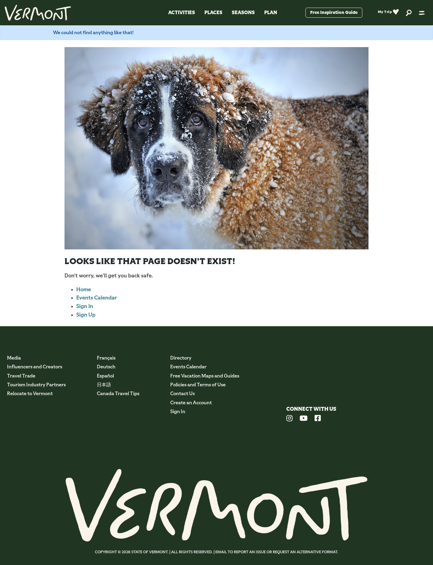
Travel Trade (21, 376)
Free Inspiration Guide (334, 12)
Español (105, 376)
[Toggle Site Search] (409, 12)
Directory (180, 358)
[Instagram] (289, 419)
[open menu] (421, 12)
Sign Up (85, 315)
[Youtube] (304, 419)
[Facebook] (318, 419)
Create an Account (191, 402)
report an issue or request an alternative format (285, 552)
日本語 (104, 384)
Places (213, 12)
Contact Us (182, 393)
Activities (181, 12)
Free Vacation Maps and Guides (204, 376)
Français (106, 358)
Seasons (243, 12)
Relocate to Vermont (30, 393)
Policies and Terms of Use (198, 384)
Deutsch (106, 367)
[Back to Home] (38, 13)
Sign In (84, 306)
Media (14, 358)
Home (83, 289)
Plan (270, 12)
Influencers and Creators (34, 367)
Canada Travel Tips (118, 393)
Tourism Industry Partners (36, 384)
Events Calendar (96, 298)
